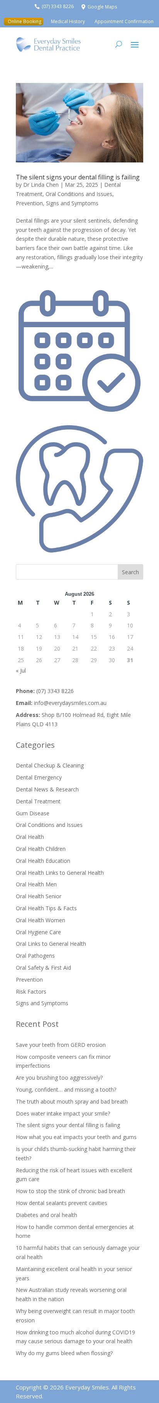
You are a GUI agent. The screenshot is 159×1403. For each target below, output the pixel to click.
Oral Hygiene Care (38, 932)
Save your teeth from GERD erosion (61, 1044)
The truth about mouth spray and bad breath (72, 1101)
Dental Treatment (38, 801)
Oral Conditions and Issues (79, 194)
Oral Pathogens (35, 955)
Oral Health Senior (38, 896)
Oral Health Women (40, 920)
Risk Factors (31, 991)
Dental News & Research (47, 789)
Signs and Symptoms (72, 203)
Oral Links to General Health (51, 943)
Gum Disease (32, 813)
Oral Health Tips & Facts (46, 908)
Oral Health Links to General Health (60, 872)
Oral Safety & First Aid (43, 967)
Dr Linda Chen (41, 184)
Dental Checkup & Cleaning (50, 765)
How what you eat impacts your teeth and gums (76, 1137)
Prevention (29, 203)
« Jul (21, 670)
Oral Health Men (36, 884)
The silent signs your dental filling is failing (78, 177)
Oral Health (30, 836)
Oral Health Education (43, 860)
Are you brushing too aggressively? (59, 1077)
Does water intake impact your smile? (63, 1113)
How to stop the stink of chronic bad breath (70, 1191)
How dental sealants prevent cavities (61, 1203)
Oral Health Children (41, 848)
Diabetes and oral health (46, 1215)
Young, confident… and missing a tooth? (66, 1089)
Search (130, 572)
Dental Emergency (39, 777)
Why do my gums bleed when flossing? (64, 1353)
